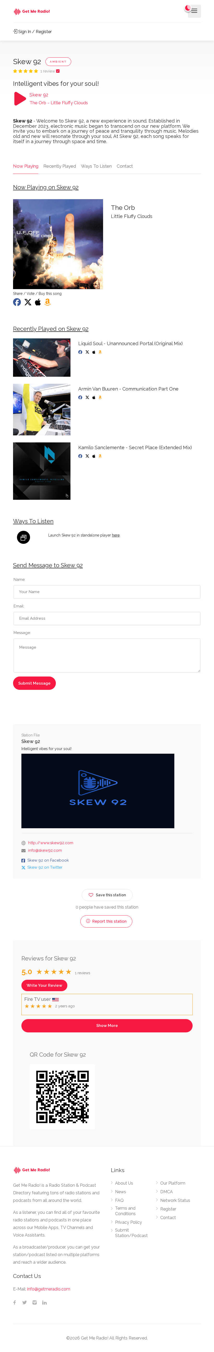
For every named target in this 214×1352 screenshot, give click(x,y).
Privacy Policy (128, 1222)
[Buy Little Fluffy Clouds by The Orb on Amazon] (48, 303)
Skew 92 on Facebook (48, 860)
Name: (19, 579)
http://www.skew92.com (50, 843)
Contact (125, 166)
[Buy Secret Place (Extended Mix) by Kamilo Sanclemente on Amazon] (100, 456)
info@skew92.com (45, 850)
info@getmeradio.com (48, 1289)
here (116, 535)
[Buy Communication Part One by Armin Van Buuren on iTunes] (94, 397)
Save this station (111, 895)
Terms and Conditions (125, 1211)
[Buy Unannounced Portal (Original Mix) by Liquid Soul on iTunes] (94, 352)
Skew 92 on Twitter (44, 867)
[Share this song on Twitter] (28, 303)
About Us (124, 1183)
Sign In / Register (34, 31)
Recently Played (59, 166)
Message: (22, 632)
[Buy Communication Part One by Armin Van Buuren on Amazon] (100, 397)
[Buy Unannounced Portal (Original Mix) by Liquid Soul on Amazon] (100, 352)
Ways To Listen (96, 166)
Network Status (175, 1200)
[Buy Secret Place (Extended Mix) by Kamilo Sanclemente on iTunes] (94, 456)
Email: (19, 606)
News (120, 1191)
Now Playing (25, 166)
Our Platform (172, 1183)
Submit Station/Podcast (131, 1233)
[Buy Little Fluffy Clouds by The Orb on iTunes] (38, 303)
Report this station (109, 921)
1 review (48, 71)
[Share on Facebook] (17, 303)
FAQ (119, 1200)
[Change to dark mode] (188, 8)
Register (168, 1209)
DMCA (166, 1191)
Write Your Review (44, 985)
